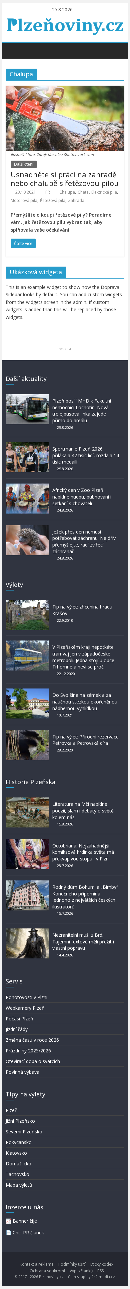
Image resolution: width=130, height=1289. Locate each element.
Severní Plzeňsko (24, 1131)
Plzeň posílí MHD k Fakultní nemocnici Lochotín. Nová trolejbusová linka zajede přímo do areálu (81, 411)
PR (47, 192)
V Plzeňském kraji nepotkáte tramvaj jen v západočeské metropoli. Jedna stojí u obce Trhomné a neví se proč (83, 657)
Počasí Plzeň (19, 1018)
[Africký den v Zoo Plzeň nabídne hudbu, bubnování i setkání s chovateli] (27, 487)
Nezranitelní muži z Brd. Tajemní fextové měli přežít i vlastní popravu (83, 941)
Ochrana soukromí (47, 1271)
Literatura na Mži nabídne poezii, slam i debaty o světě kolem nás (83, 810)
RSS (100, 1271)
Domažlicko (18, 1163)
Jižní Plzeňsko (20, 1121)
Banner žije (25, 1221)
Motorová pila (24, 200)
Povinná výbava (22, 1072)
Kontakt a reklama (37, 1264)
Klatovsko (16, 1153)
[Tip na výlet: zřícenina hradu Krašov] (27, 603)
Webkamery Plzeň (25, 1008)
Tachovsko (17, 1174)
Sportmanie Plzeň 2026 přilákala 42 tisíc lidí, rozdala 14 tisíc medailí (85, 455)
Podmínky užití (72, 1264)
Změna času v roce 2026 (32, 1040)
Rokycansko (19, 1142)
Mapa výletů (19, 1185)
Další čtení (23, 164)
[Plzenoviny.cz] (12, 50)
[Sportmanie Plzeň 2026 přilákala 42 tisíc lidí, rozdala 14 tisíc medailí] (27, 445)
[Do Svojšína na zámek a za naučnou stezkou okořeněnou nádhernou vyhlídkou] (27, 691)
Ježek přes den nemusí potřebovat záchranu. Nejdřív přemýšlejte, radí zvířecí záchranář (84, 542)
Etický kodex (101, 1264)
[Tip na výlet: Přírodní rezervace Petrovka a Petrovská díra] (27, 733)
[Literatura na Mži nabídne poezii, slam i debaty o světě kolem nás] (27, 800)
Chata (83, 192)
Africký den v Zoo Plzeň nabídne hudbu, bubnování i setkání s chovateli (81, 496)
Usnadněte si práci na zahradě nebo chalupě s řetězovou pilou (65, 178)
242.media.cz (103, 1276)
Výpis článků (81, 1271)
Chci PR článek (28, 1232)
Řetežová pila (52, 200)
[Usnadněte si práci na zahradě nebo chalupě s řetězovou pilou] (65, 89)
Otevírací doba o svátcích (33, 1061)
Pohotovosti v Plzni (26, 997)
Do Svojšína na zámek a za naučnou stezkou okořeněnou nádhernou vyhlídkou (84, 701)
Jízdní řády (17, 1029)
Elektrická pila (104, 192)
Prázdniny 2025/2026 (28, 1050)
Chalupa (67, 192)
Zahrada (76, 200)
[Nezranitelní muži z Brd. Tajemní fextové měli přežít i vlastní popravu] (27, 931)
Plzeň (12, 1110)
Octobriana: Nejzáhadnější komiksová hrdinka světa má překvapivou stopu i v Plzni (83, 852)
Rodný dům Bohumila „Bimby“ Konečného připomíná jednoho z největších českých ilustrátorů (85, 897)
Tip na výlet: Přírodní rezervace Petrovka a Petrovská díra (85, 739)
